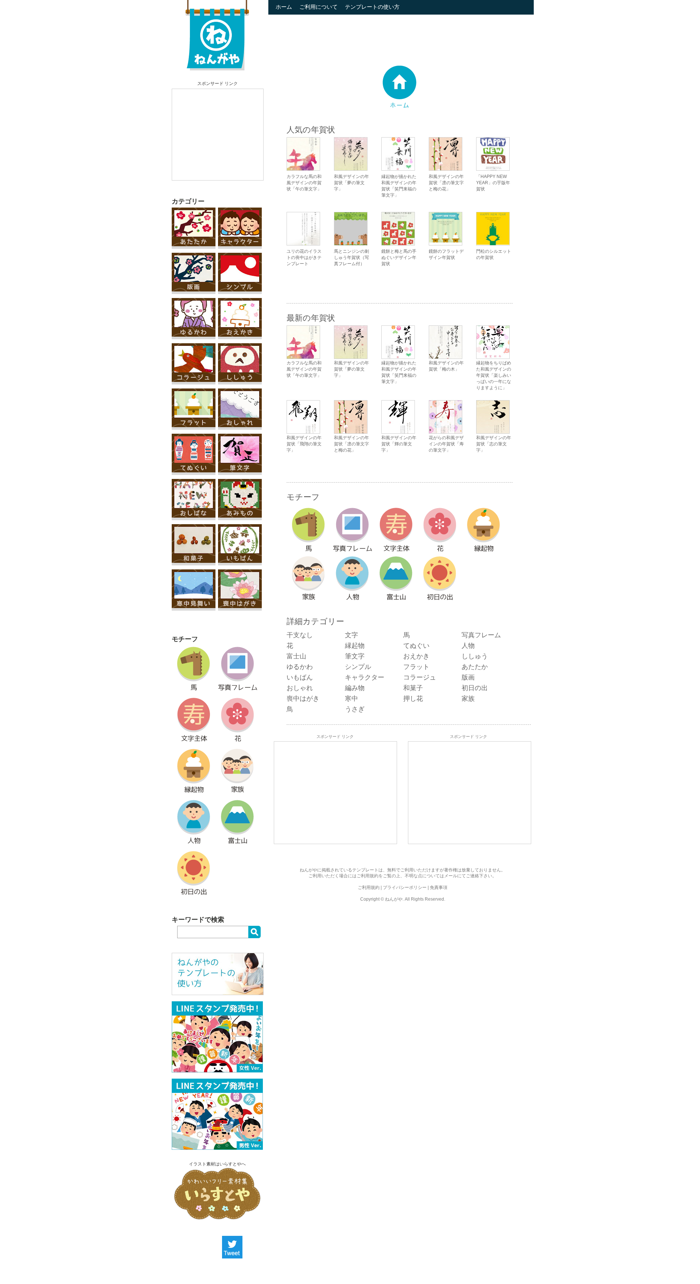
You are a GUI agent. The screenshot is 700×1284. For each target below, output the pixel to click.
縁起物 (355, 645)
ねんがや (393, 899)
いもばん (300, 677)
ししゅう (475, 656)
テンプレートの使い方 (372, 7)
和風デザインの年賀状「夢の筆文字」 (351, 183)
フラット (416, 666)
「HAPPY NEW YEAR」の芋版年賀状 (493, 183)
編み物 (355, 688)
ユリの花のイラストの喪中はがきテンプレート (304, 257)
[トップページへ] (217, 68)
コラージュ (419, 677)
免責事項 (438, 887)
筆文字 (355, 656)
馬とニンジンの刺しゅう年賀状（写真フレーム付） (351, 257)
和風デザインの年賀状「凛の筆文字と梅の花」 (446, 183)
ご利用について (318, 7)
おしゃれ (300, 688)
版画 (468, 677)
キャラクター (364, 677)
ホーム (284, 7)
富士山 (296, 656)
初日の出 (475, 688)
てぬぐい (416, 645)
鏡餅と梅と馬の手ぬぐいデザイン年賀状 (398, 257)
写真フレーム (481, 635)
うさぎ (355, 709)
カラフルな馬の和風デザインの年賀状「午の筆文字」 (304, 183)
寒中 (351, 698)
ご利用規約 (367, 875)
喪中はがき (303, 698)
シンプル (358, 666)
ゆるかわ (300, 666)
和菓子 (413, 688)
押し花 (413, 698)
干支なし (300, 635)
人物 (468, 645)
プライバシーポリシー (405, 887)
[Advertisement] (217, 134)
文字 (351, 635)
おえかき (416, 656)
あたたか (475, 666)
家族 (468, 698)
